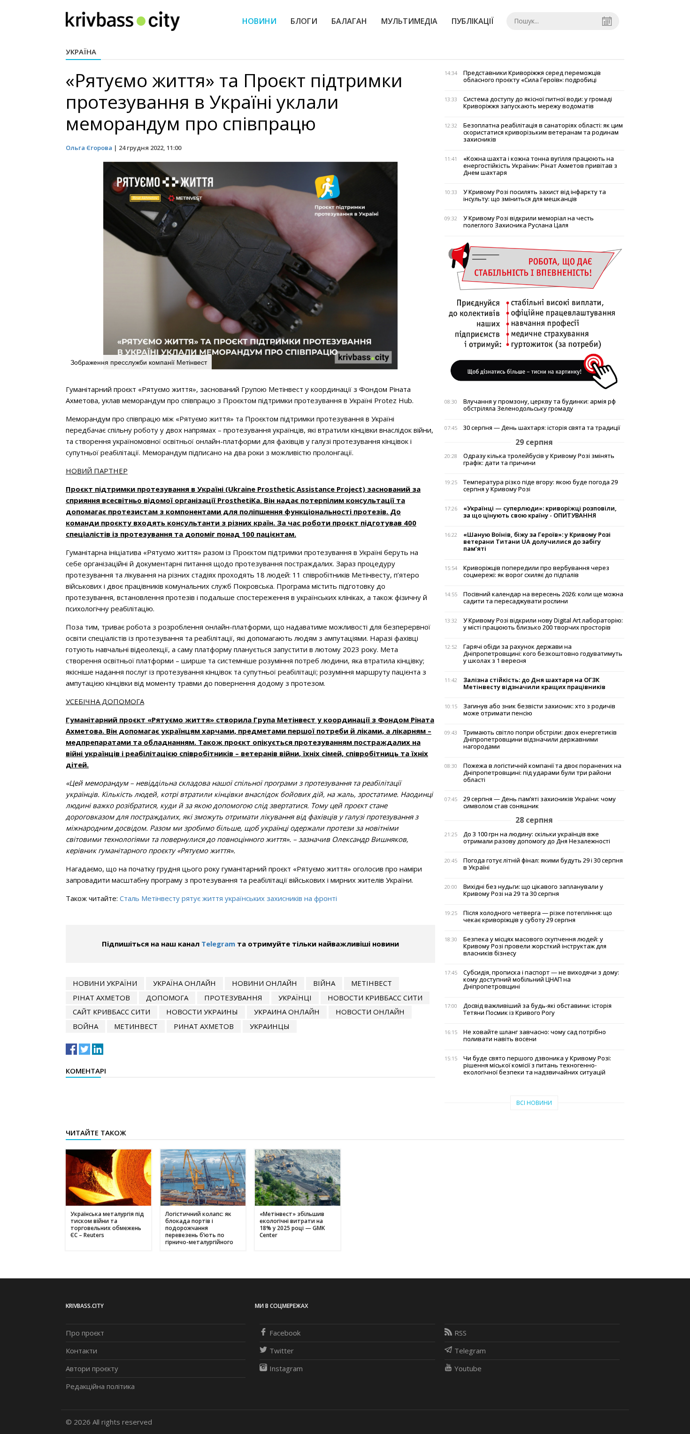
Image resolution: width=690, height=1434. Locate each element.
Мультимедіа (409, 21)
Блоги (304, 21)
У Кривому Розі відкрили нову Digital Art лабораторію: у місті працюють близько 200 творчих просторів (543, 624)
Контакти (81, 1350)
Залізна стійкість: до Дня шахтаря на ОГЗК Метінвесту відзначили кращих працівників (534, 683)
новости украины (202, 1011)
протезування (233, 997)
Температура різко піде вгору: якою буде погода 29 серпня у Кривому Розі (540, 486)
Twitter (281, 1350)
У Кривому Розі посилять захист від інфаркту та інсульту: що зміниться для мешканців (534, 195)
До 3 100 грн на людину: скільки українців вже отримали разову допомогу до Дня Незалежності (536, 838)
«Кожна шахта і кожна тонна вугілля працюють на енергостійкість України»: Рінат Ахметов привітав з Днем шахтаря (540, 165)
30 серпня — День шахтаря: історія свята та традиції (541, 427)
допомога (167, 997)
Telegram (218, 943)
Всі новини (534, 1103)
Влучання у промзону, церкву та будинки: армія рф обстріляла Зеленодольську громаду (539, 405)
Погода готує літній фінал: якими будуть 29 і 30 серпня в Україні (543, 864)
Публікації (473, 21)
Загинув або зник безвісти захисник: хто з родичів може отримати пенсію (539, 710)
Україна (81, 51)
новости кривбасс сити (375, 997)
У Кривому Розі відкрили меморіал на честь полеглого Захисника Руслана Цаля (528, 222)
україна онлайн (184, 983)
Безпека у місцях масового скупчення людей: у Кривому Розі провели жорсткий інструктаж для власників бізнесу (534, 946)
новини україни (105, 983)
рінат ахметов (101, 997)
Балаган (349, 21)
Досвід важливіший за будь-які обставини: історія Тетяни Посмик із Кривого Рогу (537, 1009)
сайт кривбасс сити (111, 1011)
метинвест (136, 1026)
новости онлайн (370, 1011)
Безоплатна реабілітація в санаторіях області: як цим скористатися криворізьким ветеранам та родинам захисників (543, 132)
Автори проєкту (92, 1368)
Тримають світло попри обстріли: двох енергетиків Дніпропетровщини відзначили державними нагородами (540, 739)
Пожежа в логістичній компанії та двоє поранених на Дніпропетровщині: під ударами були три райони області (542, 772)
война (85, 1026)
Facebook (284, 1332)
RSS (460, 1332)
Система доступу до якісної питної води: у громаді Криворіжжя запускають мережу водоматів (537, 103)
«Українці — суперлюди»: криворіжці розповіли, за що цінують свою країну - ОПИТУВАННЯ (540, 512)
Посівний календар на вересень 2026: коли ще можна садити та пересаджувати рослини (543, 598)
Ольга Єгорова (89, 147)
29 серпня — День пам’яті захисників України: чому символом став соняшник (539, 803)
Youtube (468, 1368)
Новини (259, 21)
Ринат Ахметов (204, 1026)
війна (324, 983)
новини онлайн (264, 983)
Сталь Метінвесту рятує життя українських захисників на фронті (228, 898)
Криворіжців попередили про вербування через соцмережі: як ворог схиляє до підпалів (536, 571)
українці (295, 997)
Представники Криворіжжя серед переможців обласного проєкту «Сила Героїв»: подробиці (532, 76)
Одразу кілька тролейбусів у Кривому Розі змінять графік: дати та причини (538, 459)
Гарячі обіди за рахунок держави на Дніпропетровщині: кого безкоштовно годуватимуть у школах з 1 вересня (542, 653)
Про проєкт (85, 1332)
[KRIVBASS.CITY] (123, 20)
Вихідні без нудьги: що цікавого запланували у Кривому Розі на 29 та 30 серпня (533, 890)
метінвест (371, 983)
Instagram (286, 1368)
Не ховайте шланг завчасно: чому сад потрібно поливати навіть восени (534, 1036)
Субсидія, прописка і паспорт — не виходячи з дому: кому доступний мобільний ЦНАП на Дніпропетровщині (541, 979)
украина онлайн (287, 1011)
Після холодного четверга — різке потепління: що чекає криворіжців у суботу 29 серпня (537, 916)
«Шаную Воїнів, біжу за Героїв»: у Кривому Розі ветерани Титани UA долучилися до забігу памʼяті (537, 541)
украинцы (270, 1026)
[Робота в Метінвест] (534, 315)
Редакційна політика (100, 1386)
